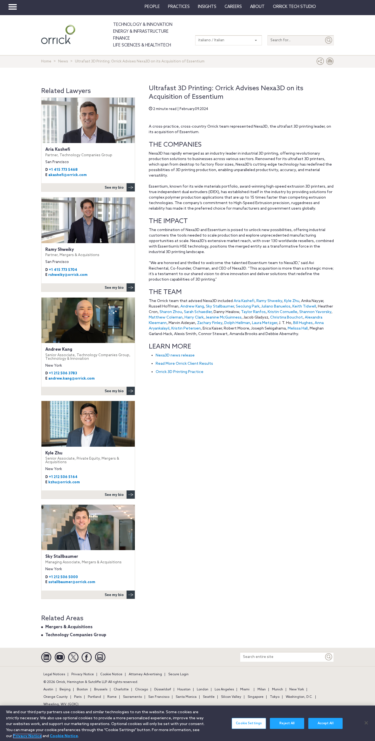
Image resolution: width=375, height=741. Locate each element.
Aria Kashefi (244, 301)
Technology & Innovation (142, 24)
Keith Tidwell (304, 306)
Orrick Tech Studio (294, 6)
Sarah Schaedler (198, 312)
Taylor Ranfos (253, 312)
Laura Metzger (264, 323)
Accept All (326, 723)
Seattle (209, 697)
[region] (187, 723)
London (202, 689)
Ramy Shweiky (269, 301)
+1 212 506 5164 (63, 477)
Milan (262, 689)
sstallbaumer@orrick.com (71, 582)
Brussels (100, 689)
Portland (94, 697)
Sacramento (132, 697)
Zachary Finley (209, 323)
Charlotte (121, 689)
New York (296, 689)
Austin (48, 689)
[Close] (366, 723)
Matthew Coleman (166, 317)
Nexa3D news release (175, 355)
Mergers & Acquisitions (69, 627)
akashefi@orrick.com (67, 175)
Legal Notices (54, 674)
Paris (78, 697)
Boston (82, 689)
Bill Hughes (303, 323)
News (63, 61)
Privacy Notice (82, 674)
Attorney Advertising (145, 674)
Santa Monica (186, 697)
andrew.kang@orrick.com (71, 379)
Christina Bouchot (286, 317)
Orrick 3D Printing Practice (180, 372)
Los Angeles (224, 689)
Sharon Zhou (170, 312)
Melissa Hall (298, 328)
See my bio (114, 188)
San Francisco (158, 697)
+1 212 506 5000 (63, 577)
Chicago (141, 689)
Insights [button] (207, 6)
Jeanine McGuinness (224, 317)
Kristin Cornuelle (282, 312)
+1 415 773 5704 (63, 270)
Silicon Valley (231, 697)
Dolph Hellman (237, 323)
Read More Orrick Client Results (184, 363)
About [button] (257, 6)
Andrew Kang (192, 306)
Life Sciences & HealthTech (142, 45)
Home (46, 61)
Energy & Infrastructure (141, 31)
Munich (277, 689)
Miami (245, 689)
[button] (320, 62)
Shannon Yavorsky (315, 312)
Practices (179, 6)
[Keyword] (329, 657)
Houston (184, 689)
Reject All (287, 723)
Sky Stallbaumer (220, 306)
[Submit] (329, 40)
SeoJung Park (247, 306)
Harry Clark (194, 317)
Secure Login (178, 674)
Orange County (55, 697)
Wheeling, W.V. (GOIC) (61, 704)
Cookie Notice (111, 674)
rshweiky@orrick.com (68, 275)
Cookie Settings (249, 723)
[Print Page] (330, 62)
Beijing (65, 689)
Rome (112, 697)
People (152, 6)
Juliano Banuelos (275, 306)
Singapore (256, 697)
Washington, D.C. (299, 697)
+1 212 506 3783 (63, 373)
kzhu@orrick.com (64, 482)
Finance (121, 38)
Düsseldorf (162, 689)
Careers (233, 6)
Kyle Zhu (291, 301)
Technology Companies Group (75, 635)
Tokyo (274, 697)
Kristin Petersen (186, 328)
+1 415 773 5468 (63, 170)
